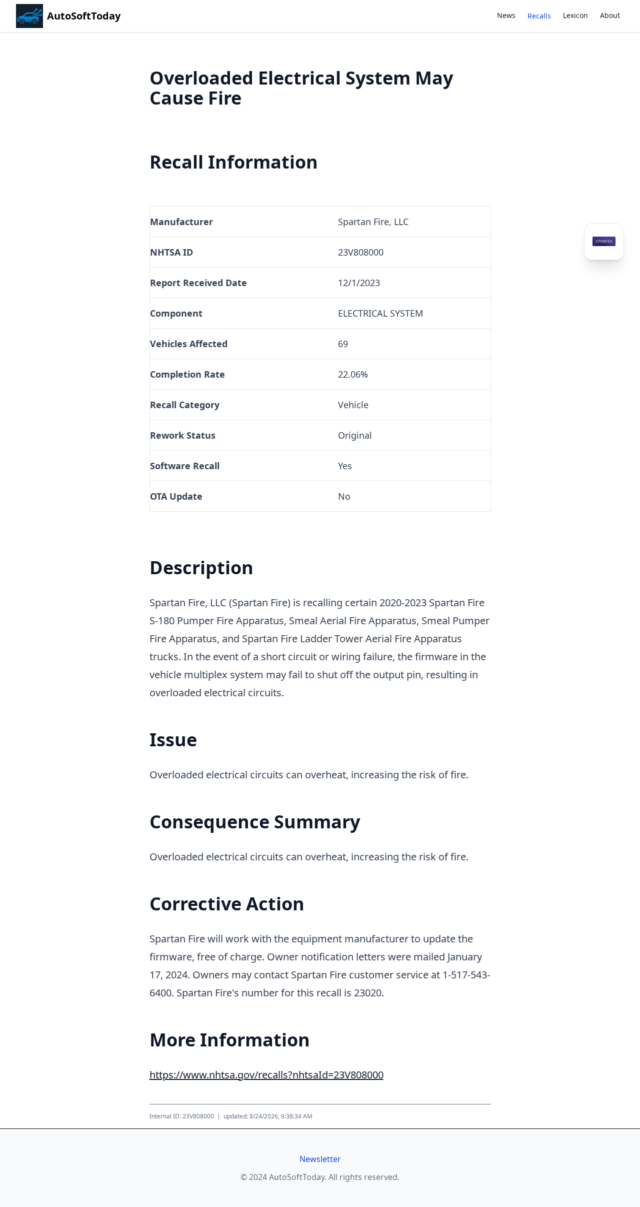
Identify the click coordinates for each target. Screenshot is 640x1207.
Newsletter (320, 1158)
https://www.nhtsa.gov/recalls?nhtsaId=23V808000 (267, 1074)
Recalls (539, 16)
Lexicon (575, 15)
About (610, 15)
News (506, 15)
